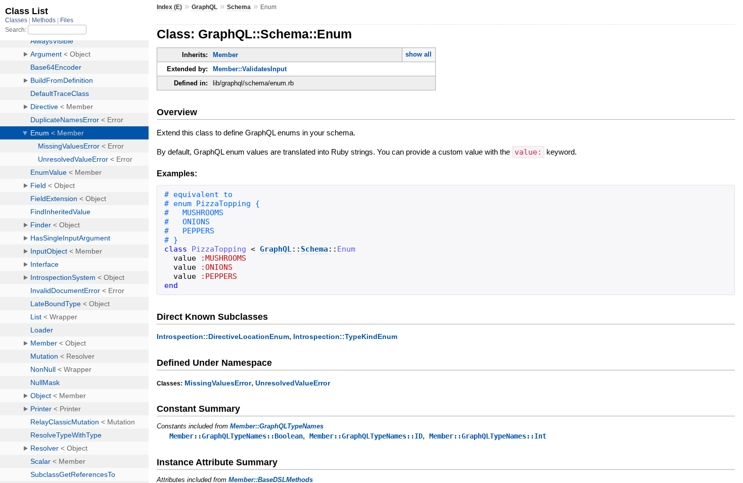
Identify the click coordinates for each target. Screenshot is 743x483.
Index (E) (169, 7)
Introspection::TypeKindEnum (345, 336)
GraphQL (204, 7)
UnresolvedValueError (292, 383)
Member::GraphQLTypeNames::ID (366, 436)
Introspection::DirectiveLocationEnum (223, 336)
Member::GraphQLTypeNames (276, 426)
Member (225, 55)
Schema (239, 7)
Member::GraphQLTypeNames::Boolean (236, 436)
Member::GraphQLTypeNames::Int (487, 436)
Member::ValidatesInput (250, 69)
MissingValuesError (217, 383)
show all (418, 54)
